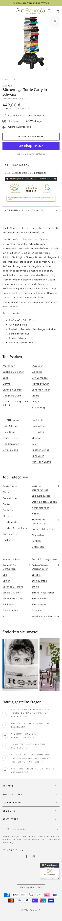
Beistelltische (9, 486)
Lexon (35, 401)
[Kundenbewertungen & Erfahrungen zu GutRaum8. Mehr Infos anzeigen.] (31, 202)
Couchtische (9, 498)
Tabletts (36, 540)
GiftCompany (40, 377)
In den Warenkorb (31, 136)
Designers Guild (11, 395)
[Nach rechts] (55, 69)
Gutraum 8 (35, 910)
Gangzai (37, 371)
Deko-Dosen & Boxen (44, 501)
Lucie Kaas (8, 431)
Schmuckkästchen (12, 598)
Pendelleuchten (11, 559)
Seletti (35, 443)
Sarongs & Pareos (12, 586)
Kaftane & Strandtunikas (46, 488)
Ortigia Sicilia (10, 449)
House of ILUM (40, 383)
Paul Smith (38, 420)
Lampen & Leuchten (43, 528)
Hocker (6, 539)
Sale (4, 574)
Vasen (5, 616)
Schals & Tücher (11, 592)
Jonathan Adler (41, 389)
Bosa (5, 377)
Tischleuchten (10, 533)
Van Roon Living (41, 461)
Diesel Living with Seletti (16, 403)
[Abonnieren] (58, 829)
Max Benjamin (10, 443)
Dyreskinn (37, 365)
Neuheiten (38, 534)
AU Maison (8, 365)
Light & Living (10, 426)
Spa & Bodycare (41, 495)
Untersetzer (39, 546)
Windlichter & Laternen (45, 616)
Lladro (36, 395)
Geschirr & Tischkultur (15, 527)
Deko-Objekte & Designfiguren (46, 567)
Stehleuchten (39, 580)
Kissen (35, 513)
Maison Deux (10, 437)
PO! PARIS (38, 431)
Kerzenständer (40, 507)
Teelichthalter (10, 610)
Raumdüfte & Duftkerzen (16, 567)
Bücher (6, 492)
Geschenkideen (11, 522)
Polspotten (38, 426)
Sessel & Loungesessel (44, 559)
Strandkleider (40, 598)
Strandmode (39, 604)
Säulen (6, 580)
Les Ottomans (10, 420)
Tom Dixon (38, 455)
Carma (6, 383)
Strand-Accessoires (43, 592)
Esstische (7, 510)
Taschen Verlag (41, 449)
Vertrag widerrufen (31, 887)
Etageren (7, 516)
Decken (6, 504)
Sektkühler (8, 604)
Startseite (8, 79)
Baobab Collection (13, 371)
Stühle (35, 586)
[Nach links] (47, 69)
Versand (15, 109)
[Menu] (4, 11)
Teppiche (37, 610)
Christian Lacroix (12, 389)
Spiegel (36, 574)
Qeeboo (7, 85)
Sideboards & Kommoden (46, 521)
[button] (49, 11)
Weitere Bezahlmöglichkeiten (31, 154)
